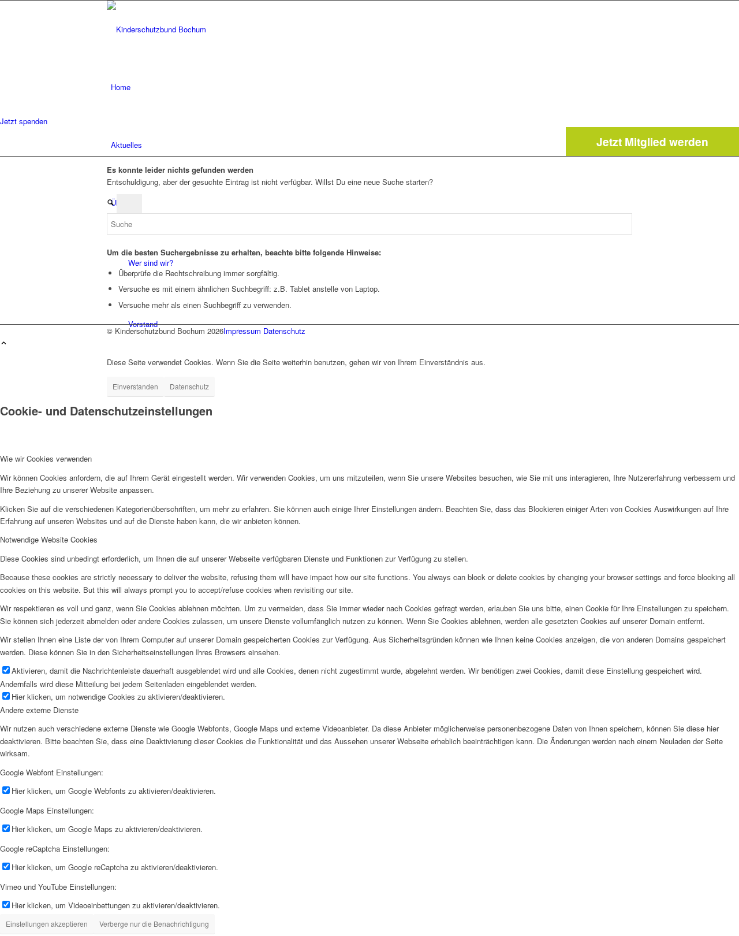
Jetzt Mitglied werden (652, 141)
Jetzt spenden (23, 121)
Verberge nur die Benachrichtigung (154, 923)
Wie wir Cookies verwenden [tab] (46, 458)
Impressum (242, 330)
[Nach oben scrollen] (4, 343)
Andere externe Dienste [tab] (39, 709)
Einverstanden (135, 386)
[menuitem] (371, 87)
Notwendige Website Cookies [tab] (49, 539)
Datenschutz (284, 330)
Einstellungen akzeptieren (47, 923)
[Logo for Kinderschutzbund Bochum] (193, 29)
